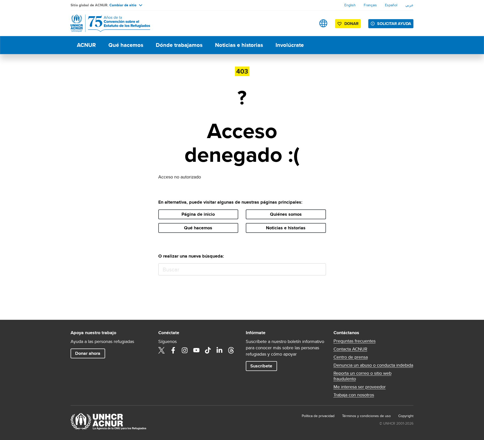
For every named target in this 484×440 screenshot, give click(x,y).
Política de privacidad (318, 415)
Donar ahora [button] (87, 353)
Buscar (320, 269)
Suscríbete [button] (261, 366)
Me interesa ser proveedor (360, 387)
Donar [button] (351, 23)
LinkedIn (219, 350)
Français (370, 5)
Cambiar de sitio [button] (122, 5)
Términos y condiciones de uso (366, 415)
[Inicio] (106, 23)
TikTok (208, 350)
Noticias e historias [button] (286, 228)
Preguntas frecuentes (355, 341)
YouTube (196, 350)
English (350, 5)
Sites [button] (323, 23)
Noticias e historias (239, 45)
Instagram (185, 350)
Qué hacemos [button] (198, 228)
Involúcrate (290, 45)
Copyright (405, 415)
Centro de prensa (351, 357)
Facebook (173, 350)
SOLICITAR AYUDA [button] (394, 23)
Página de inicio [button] (198, 214)
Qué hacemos (125, 45)
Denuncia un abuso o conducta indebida (373, 365)
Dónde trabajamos (179, 45)
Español (391, 5)
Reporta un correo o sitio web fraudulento (362, 376)
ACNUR (86, 45)
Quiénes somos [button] (286, 214)
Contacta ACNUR (350, 349)
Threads (231, 350)
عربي (409, 5)
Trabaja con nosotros (354, 395)
